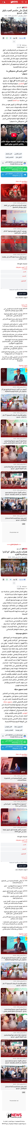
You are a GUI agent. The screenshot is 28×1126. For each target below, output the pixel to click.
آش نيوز (19, 7)
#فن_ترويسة (19, 730)
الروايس (24, 713)
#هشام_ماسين (9, 730)
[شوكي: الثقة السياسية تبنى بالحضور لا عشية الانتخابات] (14, 769)
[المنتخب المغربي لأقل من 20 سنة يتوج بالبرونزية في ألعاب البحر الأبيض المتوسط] (14, 359)
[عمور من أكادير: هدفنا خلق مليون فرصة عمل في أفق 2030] (14, 820)
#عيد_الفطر (9, 154)
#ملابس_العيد (9, 157)
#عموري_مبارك (18, 726)
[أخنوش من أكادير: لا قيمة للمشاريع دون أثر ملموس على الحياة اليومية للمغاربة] (14, 380)
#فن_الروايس (8, 726)
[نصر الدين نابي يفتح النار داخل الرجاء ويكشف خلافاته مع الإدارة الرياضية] (14, 336)
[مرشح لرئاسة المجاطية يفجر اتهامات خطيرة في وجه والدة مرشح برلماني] (14, 330)
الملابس (21, 83)
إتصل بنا (5, 1121)
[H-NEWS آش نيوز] (14, 2)
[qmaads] (14, 1115)
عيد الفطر (16, 100)
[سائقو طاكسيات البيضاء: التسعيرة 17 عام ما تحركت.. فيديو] (14, 406)
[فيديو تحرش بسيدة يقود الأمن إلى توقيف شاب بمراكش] (14, 248)
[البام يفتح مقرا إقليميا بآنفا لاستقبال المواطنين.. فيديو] (14, 509)
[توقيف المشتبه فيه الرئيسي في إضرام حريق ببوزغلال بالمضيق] (14, 196)
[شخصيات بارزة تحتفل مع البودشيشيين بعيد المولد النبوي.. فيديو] (14, 457)
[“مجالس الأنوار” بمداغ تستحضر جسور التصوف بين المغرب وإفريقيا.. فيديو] (14, 483)
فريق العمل (11, 1121)
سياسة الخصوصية (20, 1121)
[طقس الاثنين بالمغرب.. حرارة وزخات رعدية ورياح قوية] (14, 897)
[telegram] (10, 38)
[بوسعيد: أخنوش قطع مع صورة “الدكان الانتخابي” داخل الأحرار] (14, 222)
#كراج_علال (19, 157)
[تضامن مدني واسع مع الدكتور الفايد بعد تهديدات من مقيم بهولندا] (14, 353)
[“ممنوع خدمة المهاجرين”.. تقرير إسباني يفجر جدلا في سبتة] (14, 795)
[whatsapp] (7, 38)
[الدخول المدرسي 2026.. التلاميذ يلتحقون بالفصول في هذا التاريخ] (14, 348)
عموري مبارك (7, 702)
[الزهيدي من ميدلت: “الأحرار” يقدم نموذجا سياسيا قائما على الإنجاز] (14, 902)
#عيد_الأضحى (18, 154)
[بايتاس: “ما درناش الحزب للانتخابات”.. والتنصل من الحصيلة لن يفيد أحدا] (14, 325)
